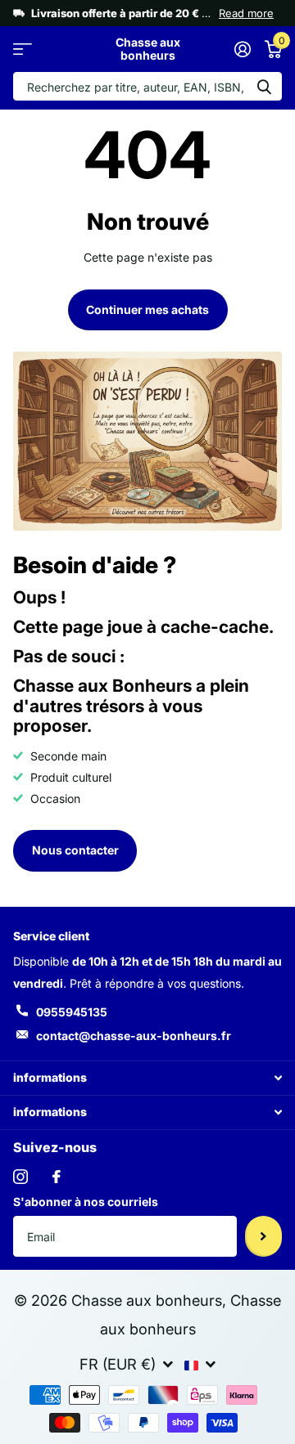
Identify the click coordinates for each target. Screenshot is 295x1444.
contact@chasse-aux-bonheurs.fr (133, 1036)
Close (147, 1078)
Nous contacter (75, 850)
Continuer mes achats (147, 309)
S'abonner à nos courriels (85, 1202)
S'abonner (263, 1236)
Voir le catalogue (22, 49)
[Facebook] (56, 1176)
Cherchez (264, 86)
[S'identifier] (242, 49)
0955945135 (71, 1012)
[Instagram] (20, 1176)
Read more (246, 13)
